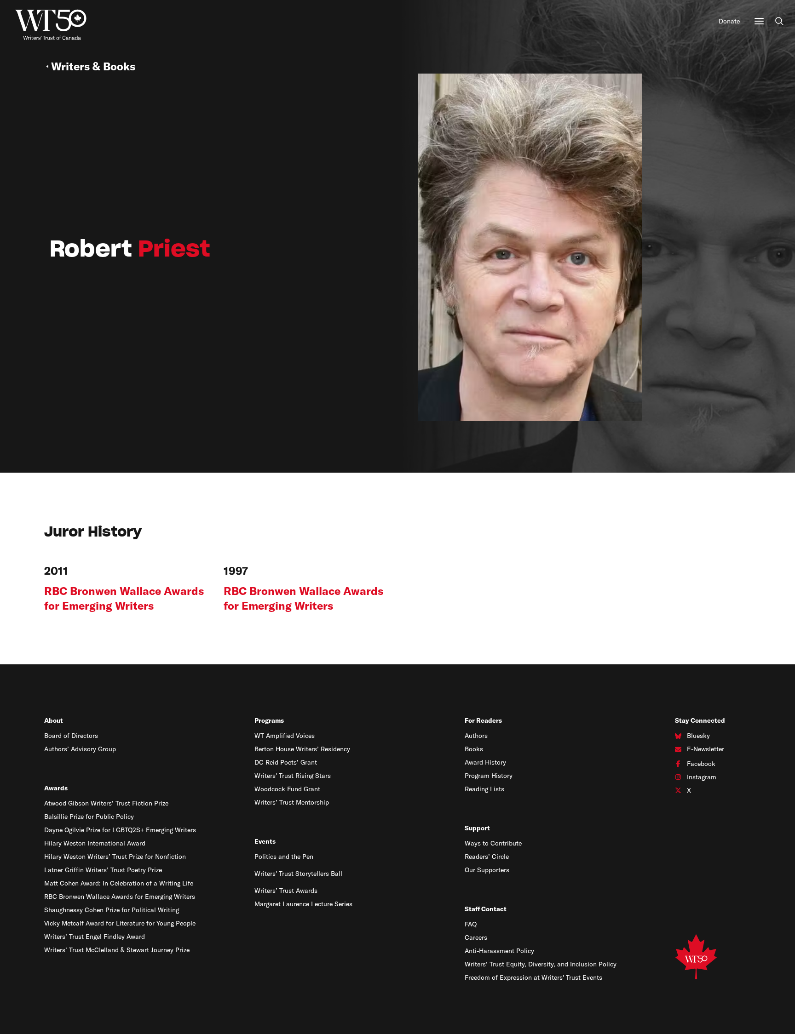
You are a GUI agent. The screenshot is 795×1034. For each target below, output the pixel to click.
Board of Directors (71, 735)
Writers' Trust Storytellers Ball (298, 873)
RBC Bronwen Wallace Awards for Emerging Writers (119, 896)
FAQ (471, 924)
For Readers (483, 720)
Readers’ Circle (487, 856)
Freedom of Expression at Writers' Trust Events (533, 977)
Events (265, 841)
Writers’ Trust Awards (285, 890)
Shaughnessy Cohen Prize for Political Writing (111, 910)
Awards (56, 788)
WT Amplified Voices (284, 735)
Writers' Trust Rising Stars (292, 775)
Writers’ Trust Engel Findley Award (94, 936)
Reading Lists (484, 789)
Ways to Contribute (493, 843)
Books (474, 749)
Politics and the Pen (283, 856)
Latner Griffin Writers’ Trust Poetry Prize (103, 870)
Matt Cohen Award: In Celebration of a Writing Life (118, 883)
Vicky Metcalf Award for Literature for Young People (120, 923)
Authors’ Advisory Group (80, 749)
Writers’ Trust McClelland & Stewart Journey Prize (117, 950)
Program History (489, 775)
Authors (476, 735)
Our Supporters (487, 870)
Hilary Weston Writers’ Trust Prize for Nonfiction (115, 856)
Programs (269, 720)
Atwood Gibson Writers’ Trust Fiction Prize (106, 803)
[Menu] (759, 21)
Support (477, 828)
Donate (729, 21)
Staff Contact (486, 909)
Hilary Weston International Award (94, 843)
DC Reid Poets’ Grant (285, 762)
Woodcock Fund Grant (287, 789)
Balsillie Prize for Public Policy (89, 816)
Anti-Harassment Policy (499, 951)
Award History (485, 762)
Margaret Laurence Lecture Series (303, 904)
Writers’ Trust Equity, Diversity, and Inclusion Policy (540, 964)
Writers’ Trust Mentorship (291, 802)
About (53, 720)
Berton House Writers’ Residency (302, 749)
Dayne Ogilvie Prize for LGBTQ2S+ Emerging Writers (120, 830)
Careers (476, 937)
